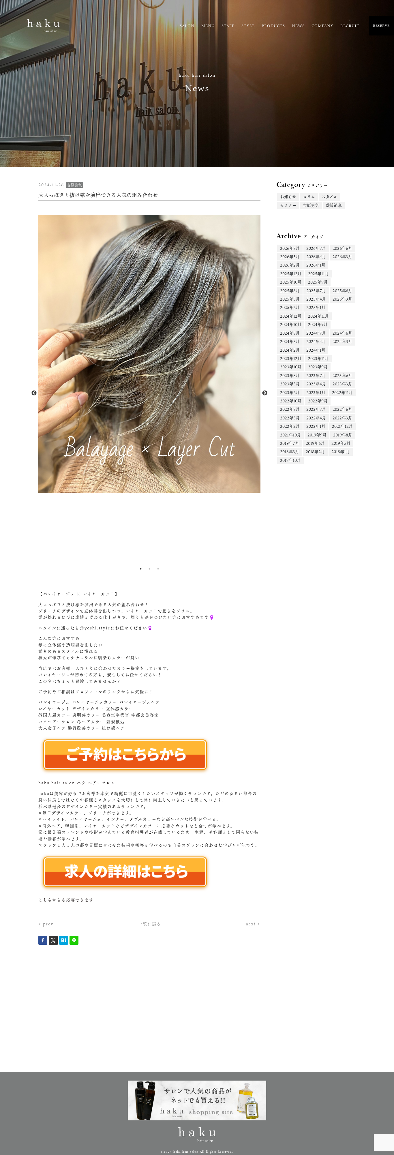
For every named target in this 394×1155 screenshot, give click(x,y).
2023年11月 (318, 358)
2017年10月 (290, 460)
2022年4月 (316, 418)
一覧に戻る (149, 924)
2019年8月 (342, 435)
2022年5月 (290, 418)
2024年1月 (315, 350)
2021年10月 (290, 435)
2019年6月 (315, 443)
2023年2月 (290, 392)
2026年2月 (290, 265)
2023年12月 (290, 358)
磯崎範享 (334, 205)
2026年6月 (342, 248)
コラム (309, 197)
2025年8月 (290, 291)
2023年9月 (318, 367)
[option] (149, 354)
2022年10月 (290, 401)
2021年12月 (342, 426)
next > (253, 924)
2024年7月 (316, 333)
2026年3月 (342, 257)
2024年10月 (290, 324)
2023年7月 (316, 375)
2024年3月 (342, 341)
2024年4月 (316, 341)
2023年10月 (290, 367)
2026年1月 (315, 265)
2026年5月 (290, 257)
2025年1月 (315, 307)
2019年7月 (289, 443)
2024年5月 (290, 341)
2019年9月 (317, 435)
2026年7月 (316, 248)
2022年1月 (315, 426)
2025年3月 (342, 299)
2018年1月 (340, 452)
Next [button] (265, 393)
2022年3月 (342, 418)
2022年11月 (342, 392)
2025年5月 (290, 299)
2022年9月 (318, 401)
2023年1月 (315, 392)
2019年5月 (340, 443)
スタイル (329, 197)
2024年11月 (318, 316)
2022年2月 (290, 426)
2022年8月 (290, 409)
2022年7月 (316, 409)
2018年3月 (289, 452)
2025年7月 (316, 291)
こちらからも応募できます (66, 900)
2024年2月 (290, 350)
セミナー (288, 205)
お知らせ (288, 197)
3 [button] (158, 569)
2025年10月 (290, 282)
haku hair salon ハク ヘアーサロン (76, 783)
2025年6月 (342, 291)
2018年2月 (315, 452)
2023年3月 (342, 384)
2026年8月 (290, 248)
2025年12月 (290, 274)
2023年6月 (342, 375)
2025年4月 (316, 299)
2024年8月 (290, 333)
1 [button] (141, 569)
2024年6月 (342, 333)
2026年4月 (316, 257)
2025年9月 (318, 282)
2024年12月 (290, 316)
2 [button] (149, 569)
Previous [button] (34, 393)
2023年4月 (316, 384)
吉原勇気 (311, 205)
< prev (45, 924)
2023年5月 (290, 384)
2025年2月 (290, 307)
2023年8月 (290, 375)
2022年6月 (342, 409)
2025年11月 (318, 274)
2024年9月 (318, 324)
